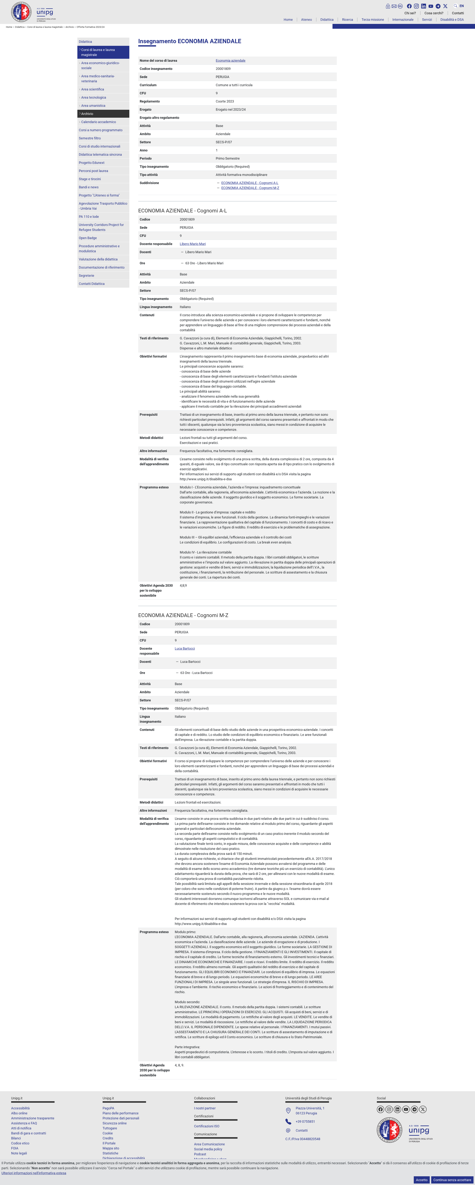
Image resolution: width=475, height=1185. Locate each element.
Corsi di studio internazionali (99, 146)
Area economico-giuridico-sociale (100, 65)
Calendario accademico (98, 122)
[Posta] (394, 5)
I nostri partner (205, 1108)
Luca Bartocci (185, 648)
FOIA (14, 1148)
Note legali (19, 1153)
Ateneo (306, 20)
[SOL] (400, 5)
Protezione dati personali (121, 1118)
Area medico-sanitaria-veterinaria (98, 78)
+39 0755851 (305, 1121)
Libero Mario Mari (193, 244)
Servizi (427, 20)
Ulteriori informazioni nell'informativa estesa (33, 1173)
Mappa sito (111, 1148)
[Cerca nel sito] (455, 5)
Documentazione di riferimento (102, 267)
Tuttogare (110, 1128)
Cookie (108, 1133)
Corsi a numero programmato (100, 130)
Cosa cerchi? (434, 13)
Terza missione (373, 20)
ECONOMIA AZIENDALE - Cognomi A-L (249, 183)
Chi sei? (410, 13)
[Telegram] (438, 5)
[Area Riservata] (388, 5)
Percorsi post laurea (93, 171)
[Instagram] (416, 5)
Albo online (19, 1113)
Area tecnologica (93, 97)
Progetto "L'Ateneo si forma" (99, 195)
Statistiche (110, 1153)
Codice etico (20, 1143)
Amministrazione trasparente (32, 1118)
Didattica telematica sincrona (100, 154)
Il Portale (109, 1143)
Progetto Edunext (91, 163)
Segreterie (86, 275)
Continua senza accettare (452, 1180)
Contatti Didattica (92, 284)
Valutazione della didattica (98, 259)
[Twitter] (445, 5)
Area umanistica (93, 106)
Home (288, 20)
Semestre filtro (90, 138)
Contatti (458, 13)
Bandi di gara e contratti (28, 1133)
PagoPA (108, 1108)
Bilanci (16, 1138)
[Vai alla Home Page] (33, 12)
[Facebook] (409, 5)
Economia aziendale (230, 60)
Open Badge (88, 238)
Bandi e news (89, 187)
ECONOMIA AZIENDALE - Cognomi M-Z (250, 188)
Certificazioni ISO (206, 1126)
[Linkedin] (423, 5)
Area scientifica (92, 89)
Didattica (327, 20)
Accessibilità (20, 1108)
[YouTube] (430, 5)
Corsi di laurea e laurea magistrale (98, 52)
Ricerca (347, 20)
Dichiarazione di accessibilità (124, 1158)
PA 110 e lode (89, 217)
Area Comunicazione (209, 1144)
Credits (108, 1138)
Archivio (87, 114)
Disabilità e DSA (452, 20)
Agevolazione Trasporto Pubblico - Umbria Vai (103, 205)
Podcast (200, 1154)
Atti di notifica (21, 1128)
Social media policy (208, 1149)
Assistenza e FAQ (24, 1123)
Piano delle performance (121, 1113)
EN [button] (462, 6)
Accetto (422, 1180)
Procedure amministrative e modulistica (99, 248)
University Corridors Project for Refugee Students (101, 227)
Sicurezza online (115, 1123)
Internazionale (403, 20)
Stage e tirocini (90, 179)
